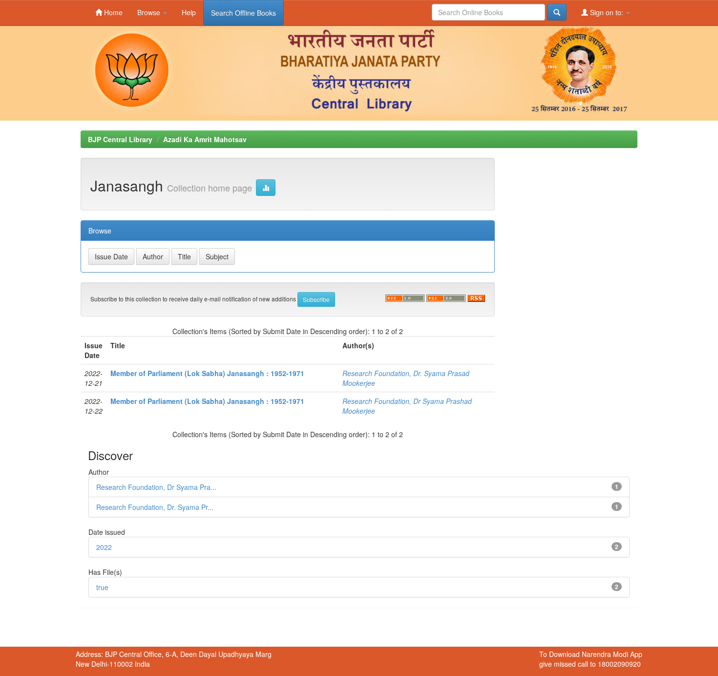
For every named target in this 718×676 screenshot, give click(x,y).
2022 (104, 547)
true (102, 587)
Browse (149, 12)
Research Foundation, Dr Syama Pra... (156, 487)
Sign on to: (606, 12)
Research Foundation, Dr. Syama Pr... (154, 507)
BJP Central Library (120, 139)
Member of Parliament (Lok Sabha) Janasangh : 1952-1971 (207, 373)
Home (112, 12)
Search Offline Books (243, 13)
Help (189, 12)
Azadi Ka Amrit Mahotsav (205, 139)
